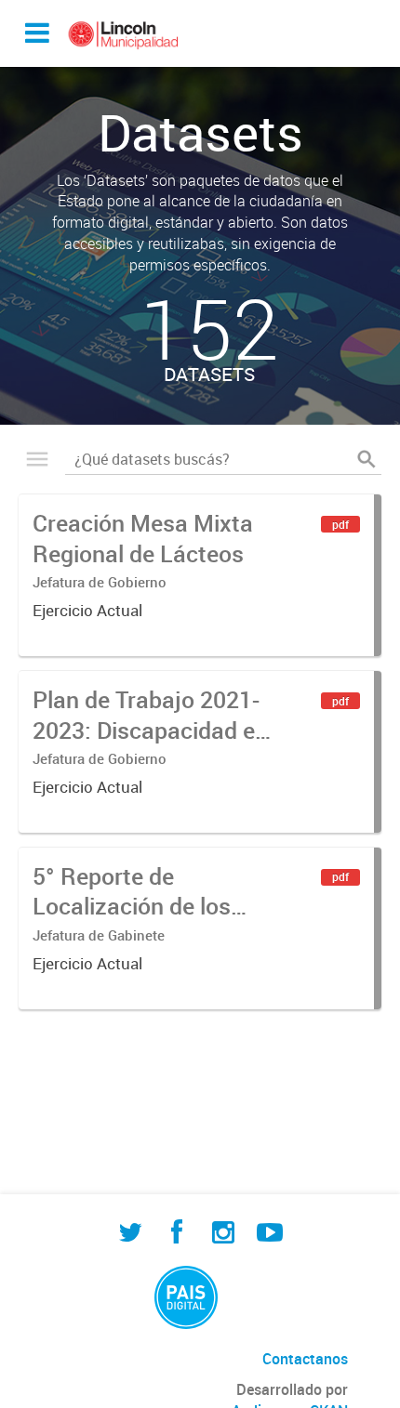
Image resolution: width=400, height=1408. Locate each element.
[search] (366, 459)
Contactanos (305, 1359)
